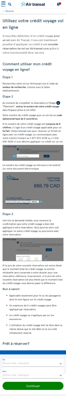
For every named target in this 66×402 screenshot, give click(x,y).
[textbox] (33, 363)
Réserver (9, 11)
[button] (33, 386)
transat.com (24, 130)
